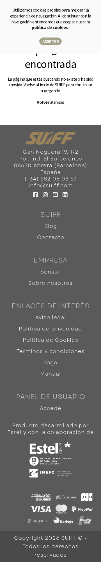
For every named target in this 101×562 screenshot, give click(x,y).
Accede (50, 408)
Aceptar (50, 41)
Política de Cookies (50, 340)
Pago (50, 362)
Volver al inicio (50, 102)
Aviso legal (50, 317)
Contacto (50, 237)
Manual (50, 374)
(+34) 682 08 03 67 (50, 178)
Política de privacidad (50, 328)
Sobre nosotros (50, 283)
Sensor (50, 272)
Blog (50, 226)
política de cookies (50, 27)
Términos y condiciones (51, 351)
